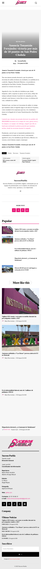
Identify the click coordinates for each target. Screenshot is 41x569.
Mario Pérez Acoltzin (10, 321)
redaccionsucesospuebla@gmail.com (18, 498)
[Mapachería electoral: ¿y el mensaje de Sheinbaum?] (7, 259)
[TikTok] (14, 504)
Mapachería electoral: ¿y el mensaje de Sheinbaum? (18, 427)
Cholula (10, 153)
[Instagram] (9, 504)
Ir (19, 554)
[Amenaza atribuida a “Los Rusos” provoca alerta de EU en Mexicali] (7, 240)
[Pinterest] (23, 210)
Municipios (20, 41)
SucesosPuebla (22, 61)
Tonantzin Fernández (25, 153)
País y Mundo (6, 531)
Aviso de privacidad (14, 559)
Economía (5, 538)
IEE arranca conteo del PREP (9, 161)
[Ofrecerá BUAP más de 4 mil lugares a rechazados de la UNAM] (7, 269)
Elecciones (15, 153)
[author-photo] (3, 321)
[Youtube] (25, 504)
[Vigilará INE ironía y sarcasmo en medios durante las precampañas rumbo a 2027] (7, 230)
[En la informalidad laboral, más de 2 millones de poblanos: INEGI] (7, 250)
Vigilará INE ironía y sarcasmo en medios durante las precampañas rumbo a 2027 (18, 521)
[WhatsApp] (20, 190)
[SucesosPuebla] (20, 173)
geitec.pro (9, 492)
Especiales (5, 524)
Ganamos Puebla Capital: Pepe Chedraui (29, 161)
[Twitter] (18, 210)
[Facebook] (14, 210)
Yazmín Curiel (14, 429)
